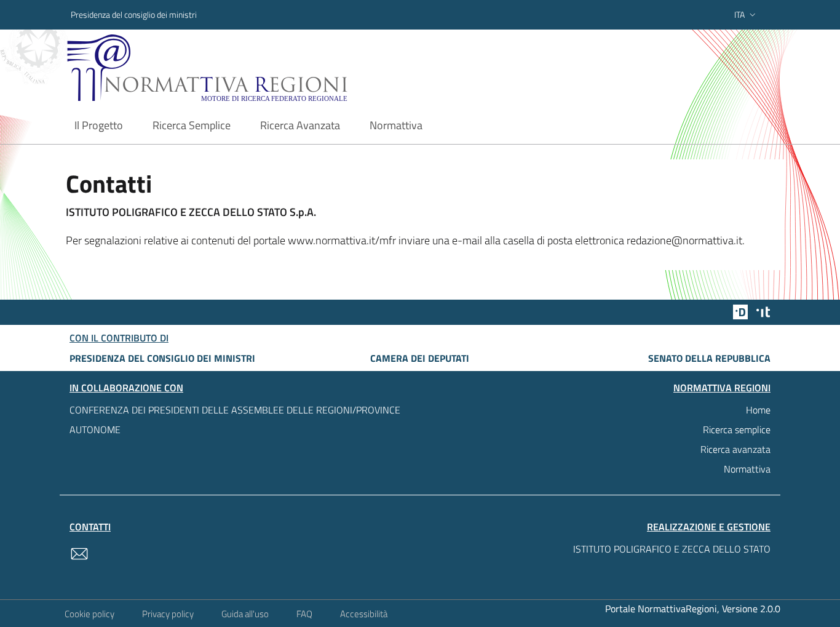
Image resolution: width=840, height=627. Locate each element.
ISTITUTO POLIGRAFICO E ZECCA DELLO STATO (672, 548)
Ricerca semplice (737, 429)
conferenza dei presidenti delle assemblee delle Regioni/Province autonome (234, 419)
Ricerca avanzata (735, 449)
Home (758, 409)
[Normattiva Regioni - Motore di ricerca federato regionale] (241, 68)
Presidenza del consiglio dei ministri (134, 14)
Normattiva (747, 468)
